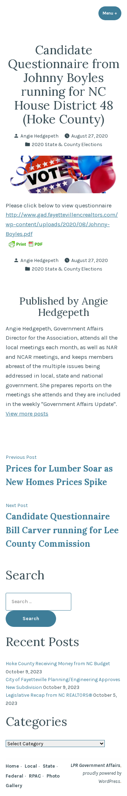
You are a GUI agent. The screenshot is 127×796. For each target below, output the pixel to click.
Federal (14, 776)
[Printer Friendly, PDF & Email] (25, 243)
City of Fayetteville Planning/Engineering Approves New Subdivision (63, 683)
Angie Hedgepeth (39, 136)
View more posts (27, 413)
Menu (112, 13)
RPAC (35, 776)
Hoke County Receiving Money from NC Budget (58, 663)
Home (12, 766)
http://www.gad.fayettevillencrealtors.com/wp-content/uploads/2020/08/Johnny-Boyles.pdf (62, 224)
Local (31, 766)
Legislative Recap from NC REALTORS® (49, 695)
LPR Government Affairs (95, 765)
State (49, 766)
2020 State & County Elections (67, 144)
